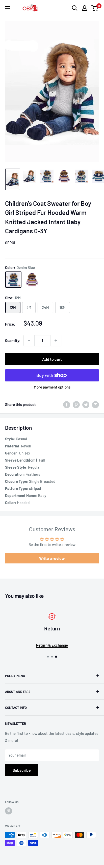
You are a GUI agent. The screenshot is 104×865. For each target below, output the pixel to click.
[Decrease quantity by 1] (29, 340)
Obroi (10, 243)
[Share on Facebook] (66, 404)
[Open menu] (7, 8)
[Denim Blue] (13, 279)
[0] (95, 8)
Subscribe (22, 770)
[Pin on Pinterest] (76, 404)
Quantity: (12, 340)
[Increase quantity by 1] (55, 340)
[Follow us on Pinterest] (8, 810)
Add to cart (52, 359)
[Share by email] (95, 404)
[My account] (84, 8)
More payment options (52, 387)
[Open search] (74, 8)
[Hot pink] (32, 279)
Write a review (52, 558)
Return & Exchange (52, 645)
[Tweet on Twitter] (85, 404)
